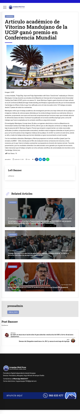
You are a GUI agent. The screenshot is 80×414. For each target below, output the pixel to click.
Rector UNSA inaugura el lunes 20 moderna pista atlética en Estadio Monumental (38, 287)
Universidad (9, 16)
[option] (40, 67)
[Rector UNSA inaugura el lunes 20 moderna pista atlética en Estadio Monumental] (40, 277)
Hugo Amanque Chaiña (66, 218)
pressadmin (8, 159)
